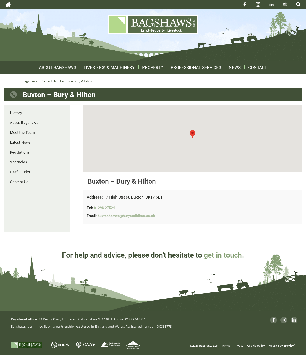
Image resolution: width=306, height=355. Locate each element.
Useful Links (20, 171)
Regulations (19, 152)
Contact (257, 67)
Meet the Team (22, 132)
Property (152, 67)
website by (282, 345)
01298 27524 (104, 207)
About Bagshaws (57, 67)
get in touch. (224, 255)
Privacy (238, 345)
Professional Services (196, 67)
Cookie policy (256, 345)
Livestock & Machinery (109, 67)
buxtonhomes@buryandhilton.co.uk (126, 215)
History (16, 112)
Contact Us (19, 181)
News (235, 67)
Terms (226, 345)
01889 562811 (135, 319)
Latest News (20, 142)
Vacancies (18, 162)
